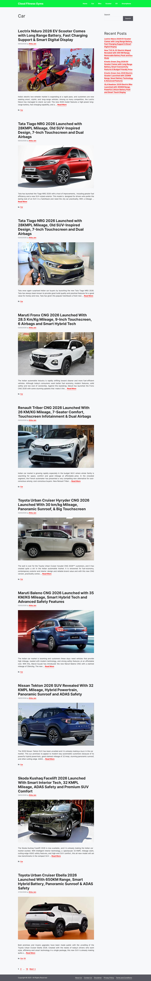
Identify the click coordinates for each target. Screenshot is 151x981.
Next (33, 969)
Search (107, 15)
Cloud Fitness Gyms (30, 3)
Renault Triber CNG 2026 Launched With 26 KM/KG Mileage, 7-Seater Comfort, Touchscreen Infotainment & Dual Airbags (54, 411)
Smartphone (126, 4)
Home (85, 4)
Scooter (108, 4)
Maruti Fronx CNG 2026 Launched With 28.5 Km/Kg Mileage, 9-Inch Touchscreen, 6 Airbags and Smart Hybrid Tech (55, 319)
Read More (62, 105)
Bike (99, 4)
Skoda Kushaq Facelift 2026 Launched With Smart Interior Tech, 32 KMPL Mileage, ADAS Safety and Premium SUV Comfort (53, 784)
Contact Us (88, 978)
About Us (78, 978)
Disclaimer (98, 978)
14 (27, 969)
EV (117, 4)
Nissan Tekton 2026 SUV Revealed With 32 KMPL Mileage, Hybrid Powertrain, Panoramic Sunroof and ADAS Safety (55, 689)
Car (92, 4)
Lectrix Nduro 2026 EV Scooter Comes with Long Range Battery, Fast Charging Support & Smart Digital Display (53, 35)
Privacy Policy (109, 978)
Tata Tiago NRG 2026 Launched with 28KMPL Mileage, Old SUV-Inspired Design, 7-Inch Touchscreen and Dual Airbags (51, 130)
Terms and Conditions (124, 978)
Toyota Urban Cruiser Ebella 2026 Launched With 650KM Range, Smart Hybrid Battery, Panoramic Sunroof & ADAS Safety (55, 881)
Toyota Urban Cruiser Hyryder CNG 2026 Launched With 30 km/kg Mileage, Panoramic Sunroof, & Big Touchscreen (53, 504)
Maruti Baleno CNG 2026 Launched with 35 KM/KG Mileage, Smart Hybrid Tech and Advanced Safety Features (56, 597)
